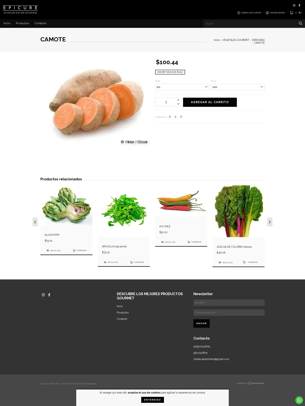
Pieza (214, 81)
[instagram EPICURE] (294, 5)
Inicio (7, 23)
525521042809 (201, 346)
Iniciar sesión (277, 13)
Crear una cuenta (251, 13)
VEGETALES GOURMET (236, 40)
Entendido (152, 400)
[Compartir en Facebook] (170, 117)
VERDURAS (258, 40)
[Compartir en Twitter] (175, 117)
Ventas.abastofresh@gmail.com (211, 359)
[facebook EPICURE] (299, 5)
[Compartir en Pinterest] (181, 117)
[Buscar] (300, 23)
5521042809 (200, 352)
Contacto (40, 23)
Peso (157, 81)
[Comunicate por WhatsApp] (299, 400)
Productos (22, 23)
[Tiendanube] (250, 384)
